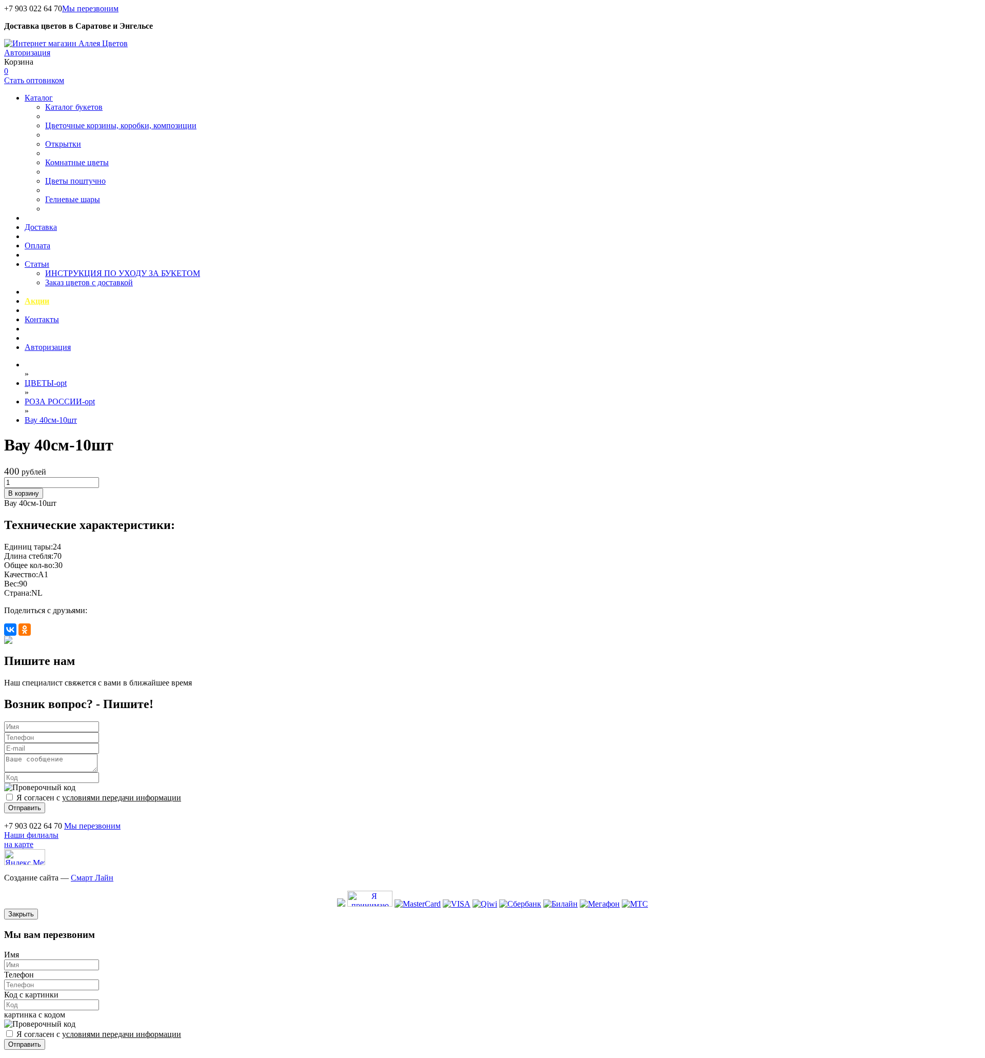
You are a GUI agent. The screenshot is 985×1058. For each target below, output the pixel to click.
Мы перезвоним (90, 8)
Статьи (37, 264)
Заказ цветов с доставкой (89, 282)
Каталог (39, 97)
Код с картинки (31, 994)
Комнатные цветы (77, 162)
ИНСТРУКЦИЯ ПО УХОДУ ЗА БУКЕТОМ (122, 273)
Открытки (63, 144)
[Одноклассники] (24, 629)
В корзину (23, 493)
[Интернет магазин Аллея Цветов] (66, 43)
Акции (37, 301)
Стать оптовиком (34, 80)
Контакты (42, 319)
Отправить (24, 808)
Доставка (41, 227)
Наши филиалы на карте (31, 840)
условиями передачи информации (121, 797)
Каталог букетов (74, 107)
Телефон (19, 974)
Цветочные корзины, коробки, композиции (120, 125)
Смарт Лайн (92, 877)
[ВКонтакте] (10, 629)
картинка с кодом (34, 1014)
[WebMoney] (341, 903)
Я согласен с (98, 797)
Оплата (37, 245)
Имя (11, 954)
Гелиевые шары (72, 199)
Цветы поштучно (75, 181)
